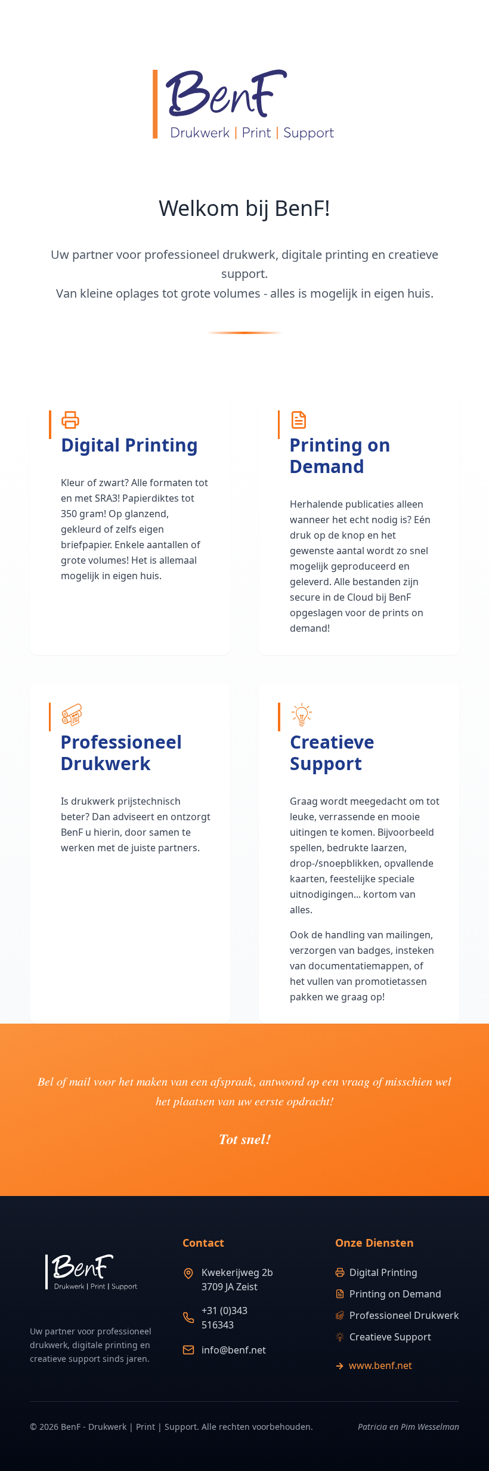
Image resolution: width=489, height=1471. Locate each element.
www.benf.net (373, 1365)
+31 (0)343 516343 (224, 1317)
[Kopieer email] (286, 1350)
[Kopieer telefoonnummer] (298, 1317)
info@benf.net (234, 1349)
